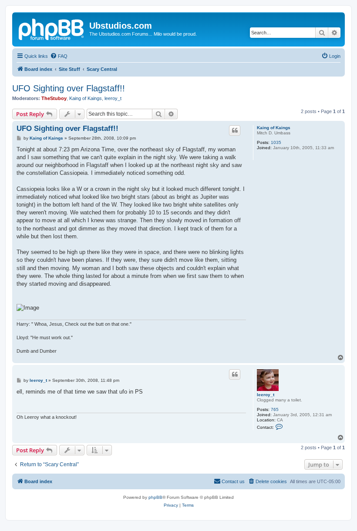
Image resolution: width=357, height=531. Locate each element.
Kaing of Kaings (85, 98)
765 (275, 409)
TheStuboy (54, 98)
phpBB (155, 497)
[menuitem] (58, 56)
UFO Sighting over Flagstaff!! (68, 88)
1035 (276, 142)
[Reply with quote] (234, 130)
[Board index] (51, 28)
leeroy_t (112, 98)
